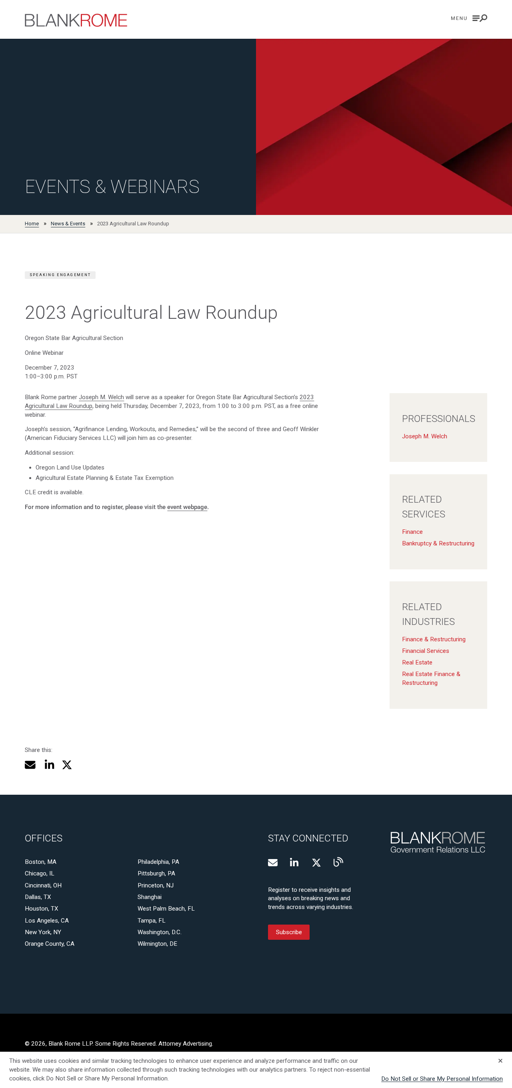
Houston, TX (41, 908)
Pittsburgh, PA (156, 873)
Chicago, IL (39, 873)
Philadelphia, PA (158, 861)
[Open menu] (469, 18)
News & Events (68, 224)
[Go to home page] (76, 20)
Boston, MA (40, 861)
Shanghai (150, 897)
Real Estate (417, 662)
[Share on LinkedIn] (48, 765)
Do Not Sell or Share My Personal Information (442, 1078)
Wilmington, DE (157, 943)
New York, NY (43, 932)
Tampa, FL (152, 920)
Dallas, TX (38, 897)
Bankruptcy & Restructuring (438, 543)
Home (32, 224)
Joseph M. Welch (101, 397)
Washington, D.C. (160, 932)
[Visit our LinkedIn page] (295, 862)
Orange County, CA (49, 943)
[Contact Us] (273, 862)
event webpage (187, 507)
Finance (412, 531)
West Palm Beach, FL (166, 908)
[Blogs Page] (338, 862)
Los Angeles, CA (47, 920)
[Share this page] (30, 765)
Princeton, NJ (156, 885)
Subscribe (289, 932)
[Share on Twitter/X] (67, 765)
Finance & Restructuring (434, 639)
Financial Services (425, 650)
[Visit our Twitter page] (316, 862)
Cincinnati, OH (43, 885)
